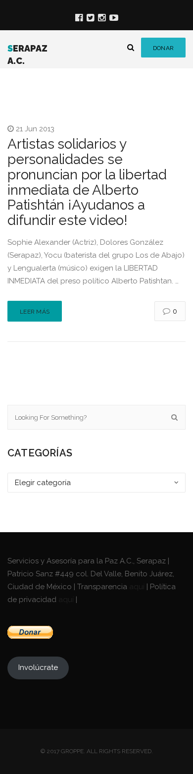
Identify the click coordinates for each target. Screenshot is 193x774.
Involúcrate (38, 667)
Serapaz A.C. (27, 54)
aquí (137, 586)
